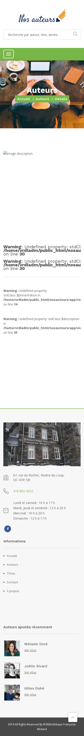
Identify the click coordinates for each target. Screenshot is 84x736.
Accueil (23, 99)
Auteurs (42, 99)
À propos (13, 591)
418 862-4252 (23, 491)
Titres (11, 573)
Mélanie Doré (36, 644)
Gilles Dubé (34, 688)
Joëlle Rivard (35, 666)
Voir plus (30, 650)
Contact (12, 582)
